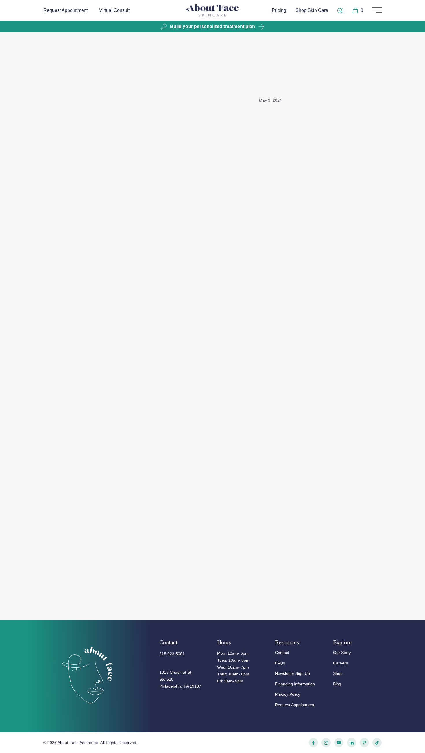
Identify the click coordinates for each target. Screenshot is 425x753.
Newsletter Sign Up (292, 673)
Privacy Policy (287, 694)
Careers (340, 663)
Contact (282, 652)
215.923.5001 (172, 653)
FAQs (280, 663)
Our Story (342, 652)
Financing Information (295, 684)
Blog (337, 684)
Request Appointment (65, 10)
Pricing (279, 10)
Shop (338, 673)
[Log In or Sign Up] (340, 10)
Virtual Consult (114, 10)
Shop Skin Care (311, 10)
